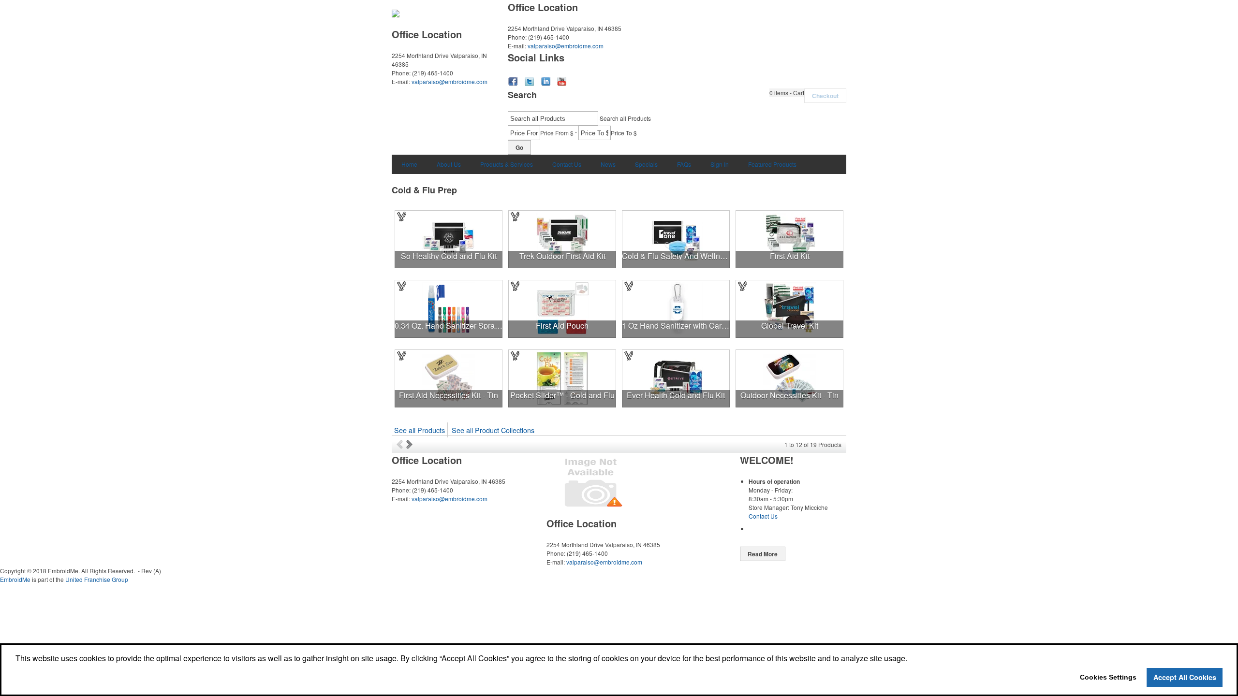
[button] (786, 92)
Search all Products (625, 118)
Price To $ (624, 133)
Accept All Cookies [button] (1184, 677)
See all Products (419, 430)
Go (519, 147)
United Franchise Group (96, 579)
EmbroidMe (15, 579)
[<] (401, 444)
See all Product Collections (493, 430)
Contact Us (763, 516)
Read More (763, 554)
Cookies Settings (1108, 677)
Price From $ (557, 133)
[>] (410, 444)
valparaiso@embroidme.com (449, 81)
